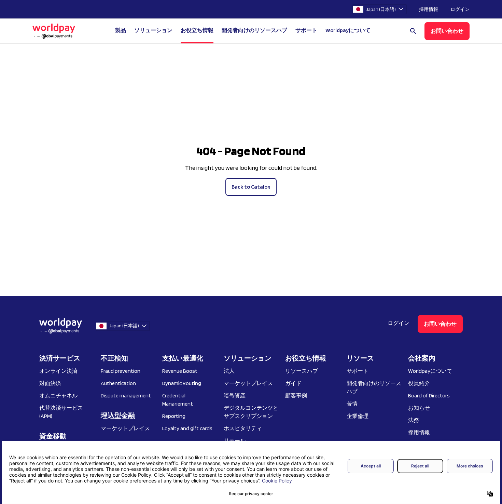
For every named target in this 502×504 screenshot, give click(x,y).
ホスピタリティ (243, 428)
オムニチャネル (58, 395)
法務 (413, 420)
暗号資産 (235, 395)
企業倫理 (357, 416)
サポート (306, 30)
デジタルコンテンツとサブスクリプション (251, 412)
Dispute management (126, 395)
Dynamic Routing (181, 383)
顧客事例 (296, 395)
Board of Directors (429, 395)
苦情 (352, 403)
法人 (229, 371)
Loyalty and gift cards (187, 428)
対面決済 (50, 383)
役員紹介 (419, 383)
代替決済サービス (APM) (61, 412)
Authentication (118, 383)
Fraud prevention (120, 371)
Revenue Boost (179, 371)
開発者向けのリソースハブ (254, 30)
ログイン (460, 9)
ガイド (293, 383)
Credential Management (177, 399)
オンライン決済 (58, 371)
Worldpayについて (430, 371)
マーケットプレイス (125, 428)
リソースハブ (301, 371)
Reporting (173, 416)
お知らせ (419, 408)
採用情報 (428, 9)
